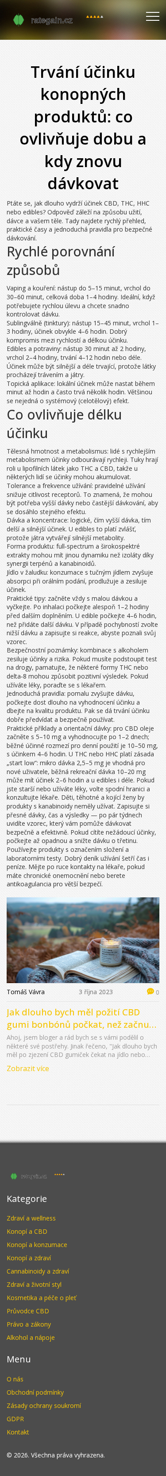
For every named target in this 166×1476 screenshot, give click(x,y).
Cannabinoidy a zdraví (38, 1271)
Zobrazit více (28, 1068)
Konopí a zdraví (29, 1258)
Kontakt (18, 1432)
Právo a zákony (29, 1324)
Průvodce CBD (28, 1311)
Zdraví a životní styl (34, 1284)
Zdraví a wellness (31, 1218)
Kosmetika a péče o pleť (41, 1297)
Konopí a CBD (27, 1231)
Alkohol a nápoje (31, 1337)
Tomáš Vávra (26, 992)
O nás (15, 1379)
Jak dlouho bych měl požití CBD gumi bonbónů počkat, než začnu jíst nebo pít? (78, 1018)
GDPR (15, 1419)
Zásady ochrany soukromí (44, 1405)
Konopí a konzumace (37, 1244)
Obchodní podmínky (35, 1392)
